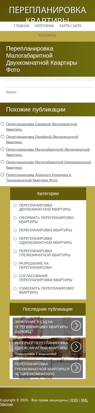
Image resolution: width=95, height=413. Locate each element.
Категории (44, 26)
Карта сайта (70, 26)
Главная (21, 26)
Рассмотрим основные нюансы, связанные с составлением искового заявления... (41, 328)
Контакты (47, 36)
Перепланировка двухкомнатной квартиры (44, 207)
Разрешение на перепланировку (35, 265)
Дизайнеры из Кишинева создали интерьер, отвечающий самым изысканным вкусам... (42, 370)
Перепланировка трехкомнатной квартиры (44, 253)
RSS (74, 400)
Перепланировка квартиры (45, 230)
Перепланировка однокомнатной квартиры (45, 240)
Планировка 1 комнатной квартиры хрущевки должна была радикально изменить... (42, 349)
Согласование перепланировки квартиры (45, 278)
